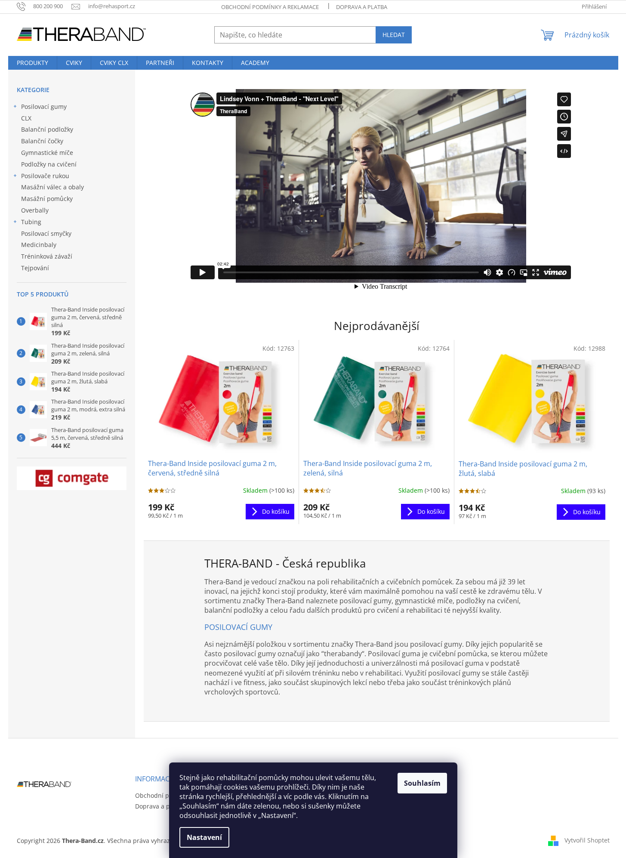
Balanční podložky (47, 129)
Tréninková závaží (46, 256)
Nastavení (204, 837)
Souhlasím (422, 783)
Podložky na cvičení (49, 164)
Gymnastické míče (47, 152)
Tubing (31, 222)
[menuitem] (32, 63)
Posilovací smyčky (46, 233)
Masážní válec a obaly (52, 187)
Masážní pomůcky (47, 198)
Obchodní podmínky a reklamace (270, 7)
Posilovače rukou (45, 176)
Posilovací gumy (44, 106)
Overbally (35, 210)
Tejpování (35, 268)
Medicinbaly (38, 245)
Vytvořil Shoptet (587, 840)
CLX (26, 118)
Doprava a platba (361, 7)
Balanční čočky (42, 141)
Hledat (393, 35)
